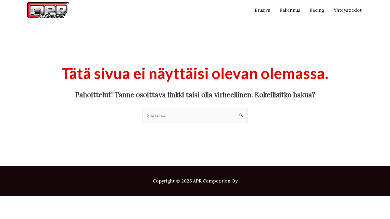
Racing (316, 10)
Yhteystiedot (347, 10)
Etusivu (262, 10)
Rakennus (290, 10)
